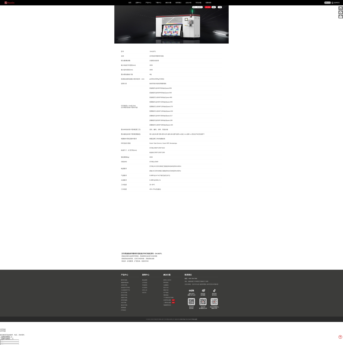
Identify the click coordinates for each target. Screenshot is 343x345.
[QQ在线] (341, 16)
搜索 (328, 2)
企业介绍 (188, 2)
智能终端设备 (125, 282)
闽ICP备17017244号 (186, 319)
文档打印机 (124, 285)
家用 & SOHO (167, 280)
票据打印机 (124, 297)
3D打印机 (123, 302)
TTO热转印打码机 (168, 297)
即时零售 (165, 282)
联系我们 (178, 2)
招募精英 (208, 2)
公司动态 (144, 282)
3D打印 (144, 292)
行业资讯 (144, 287)
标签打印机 (124, 295)
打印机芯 (123, 310)
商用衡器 (123, 307)
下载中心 (158, 2)
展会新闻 (144, 280)
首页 (129, 2)
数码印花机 (124, 280)
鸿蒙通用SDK (167, 305)
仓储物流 (165, 285)
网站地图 (194, 319)
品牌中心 (138, 2)
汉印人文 (144, 290)
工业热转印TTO (125, 290)
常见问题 (198, 2)
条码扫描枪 (124, 300)
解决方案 (168, 2)
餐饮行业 (165, 290)
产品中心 (148, 2)
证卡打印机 (124, 292)
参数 (213, 7)
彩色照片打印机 (125, 287)
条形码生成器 (168, 300)
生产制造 (165, 292)
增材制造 (165, 295)
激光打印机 (124, 305)
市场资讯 (144, 285)
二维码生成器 (168, 302)
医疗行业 (165, 287)
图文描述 (208, 7)
